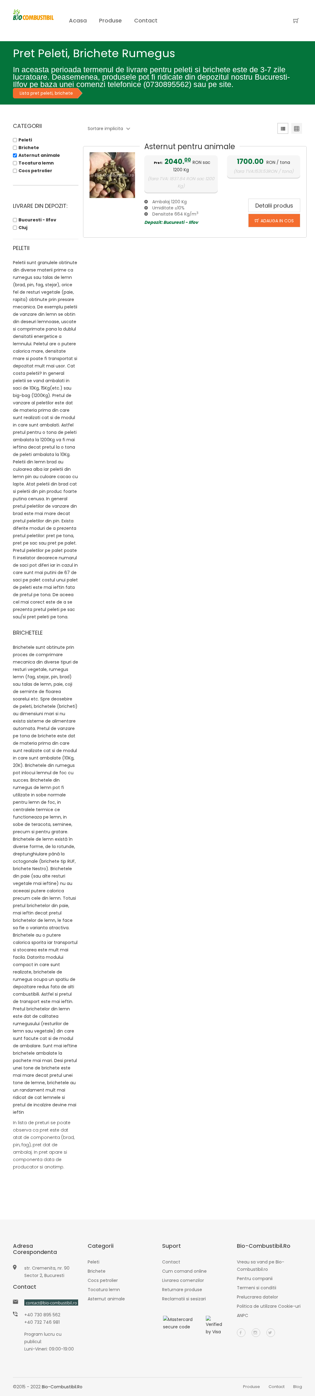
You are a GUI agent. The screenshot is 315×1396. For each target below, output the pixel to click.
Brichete (28, 148)
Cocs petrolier (35, 171)
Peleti (25, 140)
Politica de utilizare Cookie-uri (269, 1306)
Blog (297, 1387)
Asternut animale (39, 155)
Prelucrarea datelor (257, 1297)
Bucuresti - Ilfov (37, 220)
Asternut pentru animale (189, 146)
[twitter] (270, 1333)
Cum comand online (184, 1271)
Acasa (78, 20)
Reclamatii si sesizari (184, 1299)
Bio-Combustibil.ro (62, 1387)
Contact (146, 20)
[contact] (51, 1302)
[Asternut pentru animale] (112, 175)
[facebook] (241, 1333)
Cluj (22, 227)
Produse (110, 20)
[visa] (216, 1325)
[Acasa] (33, 20)
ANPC (242, 1315)
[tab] (282, 129)
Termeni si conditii (256, 1288)
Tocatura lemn (36, 163)
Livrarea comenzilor (183, 1280)
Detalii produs (274, 205)
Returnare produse (182, 1290)
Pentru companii (255, 1278)
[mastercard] (179, 1323)
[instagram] (256, 1333)
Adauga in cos (277, 221)
